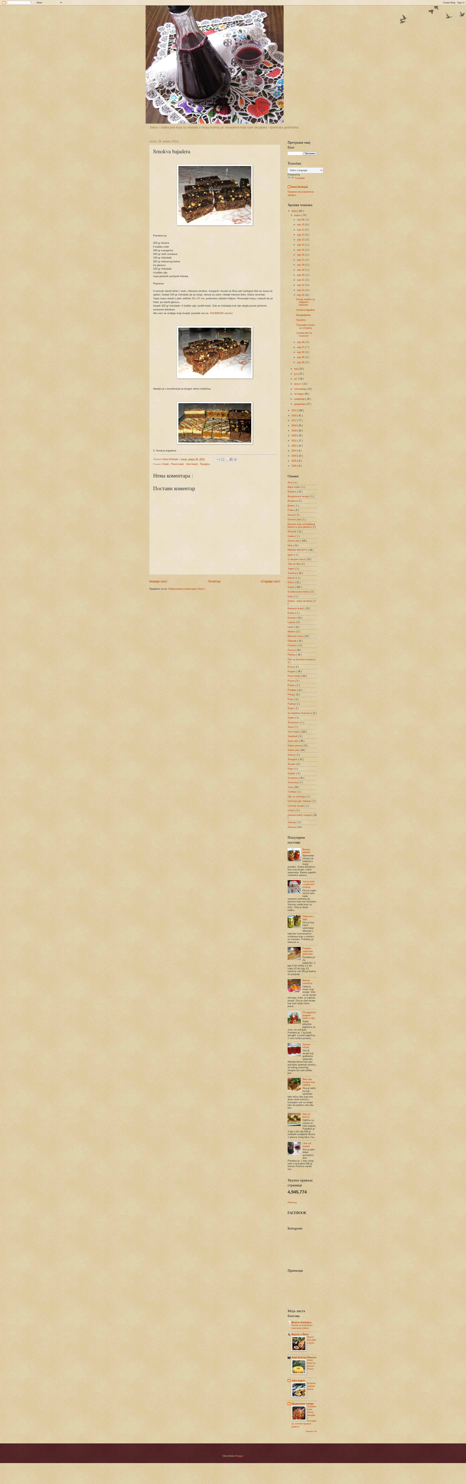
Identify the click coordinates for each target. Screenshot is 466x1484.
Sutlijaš (292, 773)
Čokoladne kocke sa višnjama (305, 326)
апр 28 (301, 352)
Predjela (292, 690)
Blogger (239, 1456)
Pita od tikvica (306, 1115)
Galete (291, 536)
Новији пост (158, 581)
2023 (294, 450)
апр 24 (301, 290)
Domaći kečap (307, 1046)
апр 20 (301, 275)
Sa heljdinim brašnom (299, 713)
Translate (300, 178)
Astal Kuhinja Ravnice (303, 1357)
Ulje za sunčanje (297, 796)
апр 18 (301, 264)
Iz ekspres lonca (297, 559)
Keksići (292, 578)
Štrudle (292, 764)
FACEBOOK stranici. (221, 313)
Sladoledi (293, 736)
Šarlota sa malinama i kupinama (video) (302, 1326)
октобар (298, 393)
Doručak (292, 531)
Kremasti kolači (296, 608)
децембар (300, 404)
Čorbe (291, 510)
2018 (294, 425)
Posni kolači (178, 464)
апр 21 (301, 280)
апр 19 (301, 270)
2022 (294, 445)
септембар (300, 389)
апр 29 (301, 357)
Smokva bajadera (305, 310)
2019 (294, 430)
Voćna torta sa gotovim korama (309, 884)
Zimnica (292, 827)
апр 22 (301, 285)
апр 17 (301, 259)
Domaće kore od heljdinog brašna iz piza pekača (301, 525)
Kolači (166, 464)
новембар (299, 399)
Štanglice (205, 464)
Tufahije (292, 791)
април (297, 215)
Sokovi (292, 754)
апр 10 (301, 224)
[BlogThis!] (223, 459)
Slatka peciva (295, 745)
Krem (291, 596)
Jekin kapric (298, 1380)
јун (296, 373)
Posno (291, 680)
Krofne (291, 613)
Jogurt (291, 568)
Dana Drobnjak (299, 187)
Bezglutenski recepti (299, 496)
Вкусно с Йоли (300, 1334)
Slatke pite (294, 750)
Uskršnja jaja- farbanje (300, 801)
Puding (292, 703)
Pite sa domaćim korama (301, 659)
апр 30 (301, 362)
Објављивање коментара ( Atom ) (186, 588)
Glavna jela (294, 540)
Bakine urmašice (307, 981)
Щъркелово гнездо (302, 1403)
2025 (294, 460)
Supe (291, 768)
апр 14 (301, 244)
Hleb (290, 545)
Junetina (292, 573)
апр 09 (301, 219)
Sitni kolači (192, 464)
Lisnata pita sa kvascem (304, 334)
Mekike (292, 631)
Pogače (292, 671)
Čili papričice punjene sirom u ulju (309, 1015)
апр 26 (301, 342)
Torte (291, 787)
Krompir (292, 617)
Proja (291, 699)
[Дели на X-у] (227, 459)
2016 (294, 415)
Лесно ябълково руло (311, 1340)
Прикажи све (311, 1431)
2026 (294, 465)
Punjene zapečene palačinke (308, 951)
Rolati (291, 708)
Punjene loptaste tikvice (311, 1386)
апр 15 (301, 249)
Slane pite (293, 741)
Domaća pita (295, 519)
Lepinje (292, 622)
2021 (294, 440)
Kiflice (291, 582)
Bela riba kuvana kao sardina (309, 1082)
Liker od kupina (307, 1144)
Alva (290, 482)
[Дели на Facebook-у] (231, 459)
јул (296, 378)
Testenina (293, 782)
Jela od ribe (294, 564)
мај (296, 368)
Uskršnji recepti (296, 805)
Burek (291, 505)
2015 (294, 410)
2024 (294, 455)
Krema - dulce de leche (300, 601)
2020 (294, 435)
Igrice (291, 554)
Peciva (292, 650)
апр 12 (301, 234)
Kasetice (301, 320)
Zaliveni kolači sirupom (300, 815)
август (298, 383)
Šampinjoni (294, 722)
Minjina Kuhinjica (301, 1322)
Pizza (291, 667)
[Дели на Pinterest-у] (235, 459)
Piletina (292, 654)
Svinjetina (293, 778)
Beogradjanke (303, 315)
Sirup (291, 727)
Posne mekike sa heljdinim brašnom (305, 302)
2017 (294, 420)
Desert (291, 515)
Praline (292, 685)
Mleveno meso (296, 636)
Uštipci (292, 810)
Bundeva (293, 501)
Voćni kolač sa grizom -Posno (311, 1364)
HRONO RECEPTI (298, 550)
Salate (291, 717)
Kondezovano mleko (299, 591)
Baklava (292, 491)
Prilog (291, 694)
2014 (294, 211)
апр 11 (301, 229)
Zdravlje (292, 822)
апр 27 (301, 347)
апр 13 (301, 239)
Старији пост (270, 581)
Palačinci (293, 645)
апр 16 (301, 254)
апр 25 (301, 295)
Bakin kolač (294, 487)
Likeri (291, 627)
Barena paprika (306, 851)
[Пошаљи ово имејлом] (218, 459)
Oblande (292, 641)
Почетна (214, 581)
